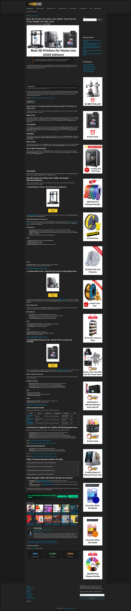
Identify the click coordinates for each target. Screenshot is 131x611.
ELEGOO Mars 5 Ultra (61, 299)
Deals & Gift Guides (97, 8)
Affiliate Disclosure (30, 587)
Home (30, 15)
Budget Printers (35, 15)
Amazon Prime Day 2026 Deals (32, 11)
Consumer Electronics (83, 8)
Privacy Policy (29, 594)
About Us (28, 586)
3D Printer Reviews (30, 8)
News (91, 8)
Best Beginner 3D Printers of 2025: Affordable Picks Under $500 (42, 97)
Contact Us (29, 589)
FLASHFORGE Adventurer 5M (48, 484)
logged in (33, 548)
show (33, 101)
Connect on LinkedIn (38, 531)
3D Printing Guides (73, 8)
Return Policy (29, 596)
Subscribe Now (92, 598)
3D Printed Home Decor (62, 8)
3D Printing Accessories (51, 8)
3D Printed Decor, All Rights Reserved (68, 608)
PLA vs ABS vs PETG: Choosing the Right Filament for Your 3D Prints (43, 453)
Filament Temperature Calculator (89, 67)
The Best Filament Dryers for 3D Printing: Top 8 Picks (40, 440)
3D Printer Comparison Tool (88, 64)
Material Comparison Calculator (89, 69)
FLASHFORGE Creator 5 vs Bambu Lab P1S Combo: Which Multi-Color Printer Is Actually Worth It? (91, 47)
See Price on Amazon (52, 210)
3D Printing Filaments (40, 8)
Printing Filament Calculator (88, 66)
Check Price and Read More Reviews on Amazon (37, 268)
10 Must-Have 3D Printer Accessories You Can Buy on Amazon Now (43, 443)
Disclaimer (29, 591)
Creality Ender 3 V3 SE (33, 215)
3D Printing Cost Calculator (88, 71)
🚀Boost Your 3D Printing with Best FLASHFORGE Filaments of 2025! (43, 456)
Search (84, 17)
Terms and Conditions (31, 598)
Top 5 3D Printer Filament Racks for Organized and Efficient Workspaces (43, 542)
